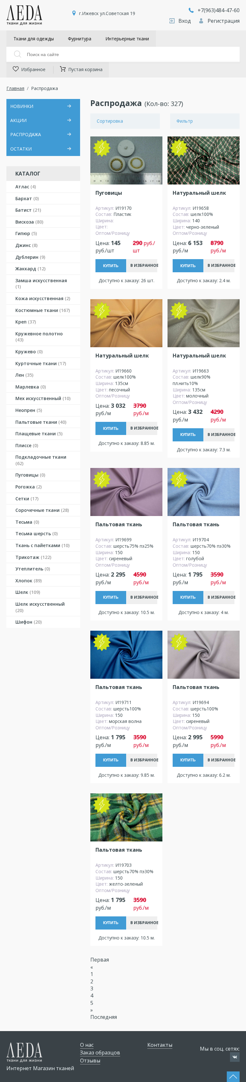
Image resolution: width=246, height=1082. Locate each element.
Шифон (28, 622)
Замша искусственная (41, 283)
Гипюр (26, 233)
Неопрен (28, 410)
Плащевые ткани (38, 433)
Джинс (26, 245)
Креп (25, 322)
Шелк (27, 592)
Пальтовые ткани (40, 422)
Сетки (26, 499)
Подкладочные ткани (40, 460)
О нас (87, 1044)
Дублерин (30, 257)
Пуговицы (30, 475)
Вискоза (29, 222)
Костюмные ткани (42, 310)
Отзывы (90, 1060)
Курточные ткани (40, 363)
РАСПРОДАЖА (25, 134)
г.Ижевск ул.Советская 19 (107, 13)
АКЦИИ (18, 120)
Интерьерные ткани (127, 39)
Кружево (29, 351)
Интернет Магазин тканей (40, 1068)
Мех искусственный (42, 398)
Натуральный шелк (199, 193)
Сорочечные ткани (42, 510)
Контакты (159, 1044)
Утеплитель (32, 569)
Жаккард (30, 269)
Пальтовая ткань (118, 524)
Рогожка (28, 487)
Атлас (25, 187)
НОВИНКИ (21, 106)
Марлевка (30, 387)
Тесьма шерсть (36, 533)
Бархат (27, 198)
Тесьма (27, 522)
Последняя (103, 1017)
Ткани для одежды (33, 39)
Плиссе (26, 445)
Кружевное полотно (39, 337)
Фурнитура (79, 39)
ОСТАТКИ (21, 149)
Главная (15, 88)
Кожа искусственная (42, 298)
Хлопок (28, 581)
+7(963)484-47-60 (219, 10)
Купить (111, 266)
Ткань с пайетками (42, 545)
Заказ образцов (100, 1052)
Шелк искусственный (40, 607)
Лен (24, 375)
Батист (28, 210)
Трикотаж (33, 557)
